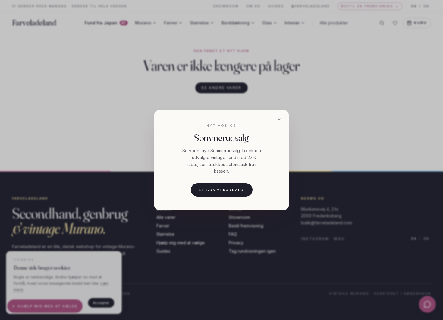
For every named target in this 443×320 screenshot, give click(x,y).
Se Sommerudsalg (221, 190)
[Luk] (279, 120)
